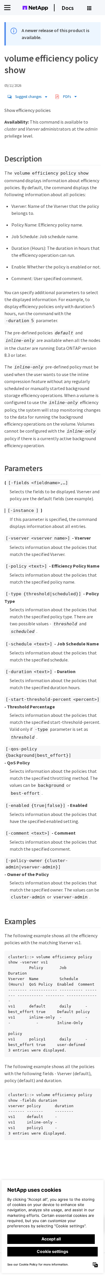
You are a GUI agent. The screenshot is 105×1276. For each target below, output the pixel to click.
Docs (68, 7)
